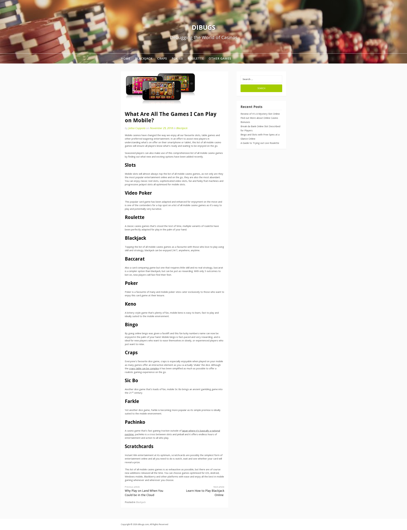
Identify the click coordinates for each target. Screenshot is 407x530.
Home (125, 58)
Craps (162, 58)
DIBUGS (203, 27)
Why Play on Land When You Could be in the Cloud (144, 491)
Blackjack (143, 58)
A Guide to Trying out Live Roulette (260, 142)
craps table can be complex (144, 368)
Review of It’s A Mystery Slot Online (260, 113)
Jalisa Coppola (136, 128)
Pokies (177, 58)
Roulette (196, 58)
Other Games (220, 58)
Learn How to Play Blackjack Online (205, 491)
